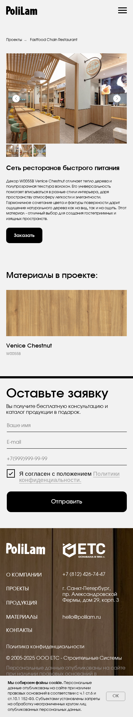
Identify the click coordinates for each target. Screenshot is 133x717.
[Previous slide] (16, 98)
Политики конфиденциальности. (69, 477)
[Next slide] (117, 98)
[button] (24, 235)
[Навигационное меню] (122, 10)
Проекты (14, 40)
